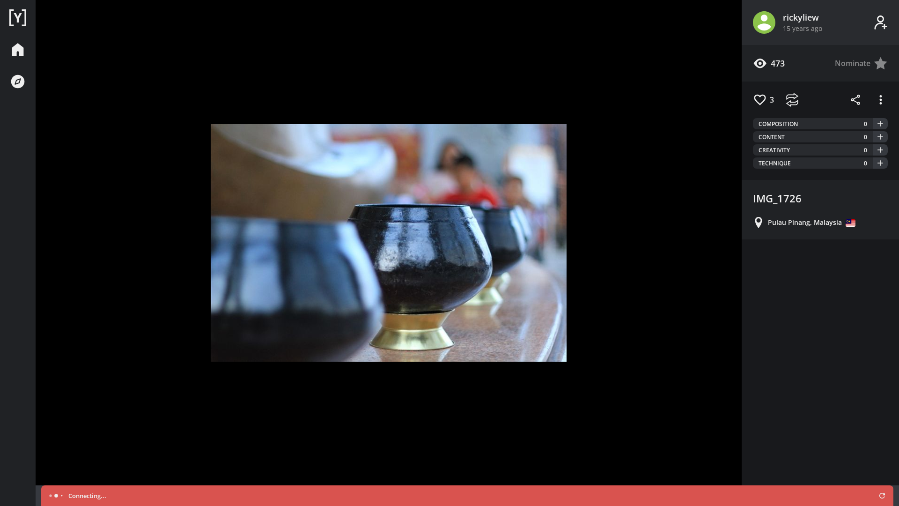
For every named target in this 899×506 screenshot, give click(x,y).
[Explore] (18, 81)
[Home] (18, 18)
